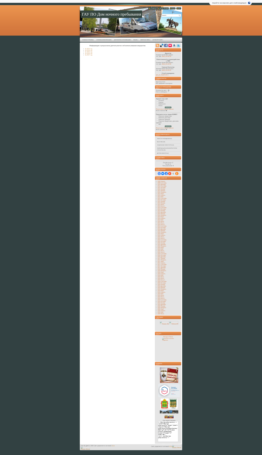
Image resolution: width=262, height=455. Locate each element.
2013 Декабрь (162, 212)
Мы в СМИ (159, 141)
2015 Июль (161, 237)
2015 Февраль (162, 232)
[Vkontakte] (174, 45)
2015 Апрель (161, 235)
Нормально (162, 104)
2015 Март (161, 233)
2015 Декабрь (162, 244)
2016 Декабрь (162, 257)
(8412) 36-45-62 (166, 70)
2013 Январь (161, 203)
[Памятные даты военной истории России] (169, 382)
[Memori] (170, 45)
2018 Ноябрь (161, 284)
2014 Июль (161, 223)
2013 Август (161, 206)
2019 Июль (161, 297)
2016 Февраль (162, 246)
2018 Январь (161, 269)
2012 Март (161, 193)
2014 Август (161, 224)
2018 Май (160, 275)
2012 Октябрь (162, 200)
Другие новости (161, 153)
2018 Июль (161, 278)
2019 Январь (161, 287)
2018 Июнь (161, 277)
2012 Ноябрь (161, 201)
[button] (230, 4)
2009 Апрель (161, 181)
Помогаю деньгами (164, 117)
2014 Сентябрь (162, 226)
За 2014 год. (89, 50)
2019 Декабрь (162, 304)
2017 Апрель (161, 263)
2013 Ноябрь (161, 210)
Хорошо (161, 102)
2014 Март (161, 217)
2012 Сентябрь (162, 198)
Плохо (160, 105)
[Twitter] (178, 45)
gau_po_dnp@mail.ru (162, 75)
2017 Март (161, 261)
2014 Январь (161, 213)
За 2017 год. (89, 55)
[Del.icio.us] (161, 45)
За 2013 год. (89, 49)
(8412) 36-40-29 (166, 56)
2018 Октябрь (162, 283)
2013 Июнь (161, 204)
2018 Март (161, 272)
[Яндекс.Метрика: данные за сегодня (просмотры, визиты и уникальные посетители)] (164, 322)
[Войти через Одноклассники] (176, 173)
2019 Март (161, 290)
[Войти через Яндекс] (169, 173)
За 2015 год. (89, 52)
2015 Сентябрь (162, 240)
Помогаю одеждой (164, 119)
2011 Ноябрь (161, 189)
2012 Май (160, 197)
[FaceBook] (166, 45)
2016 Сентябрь (162, 253)
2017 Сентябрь (162, 264)
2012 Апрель (161, 195)
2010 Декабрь (162, 184)
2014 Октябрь (162, 227)
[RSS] (157, 45)
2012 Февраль (162, 192)
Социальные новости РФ (164, 145)
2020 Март (161, 309)
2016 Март (161, 247)
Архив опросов (168, 109)
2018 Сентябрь (162, 281)
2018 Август (161, 280)
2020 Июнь (161, 313)
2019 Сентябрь (162, 300)
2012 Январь (161, 190)
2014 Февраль (162, 215)
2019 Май (160, 293)
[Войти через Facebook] (166, 173)
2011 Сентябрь (162, 186)
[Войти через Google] (173, 173)
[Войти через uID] (159, 173)
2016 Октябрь (162, 255)
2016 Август (161, 252)
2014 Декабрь (162, 229)
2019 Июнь (161, 295)
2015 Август (161, 238)
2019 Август (161, 298)
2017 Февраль (162, 260)
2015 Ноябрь (161, 243)
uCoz (113, 445)
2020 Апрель (161, 310)
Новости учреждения (163, 138)
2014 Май (160, 220)
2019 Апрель (161, 292)
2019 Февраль (162, 289)
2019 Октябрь (162, 301)
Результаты (159, 109)
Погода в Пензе (168, 337)
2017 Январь (161, 258)
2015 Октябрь (162, 241)
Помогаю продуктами (165, 116)
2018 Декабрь (162, 286)
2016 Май (160, 249)
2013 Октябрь (162, 209)
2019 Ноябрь (161, 303)
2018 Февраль (162, 270)
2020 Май (160, 312)
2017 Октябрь (162, 266)
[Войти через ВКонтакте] (162, 173)
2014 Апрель (161, 218)
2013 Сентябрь (162, 207)
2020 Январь (161, 306)
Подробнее (165, 340)
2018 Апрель (161, 273)
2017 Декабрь (162, 267)
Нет (160, 124)
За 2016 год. (89, 53)
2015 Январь (161, 230)
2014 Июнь (161, 221)
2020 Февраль (162, 307)
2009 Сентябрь (162, 183)
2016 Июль (161, 250)
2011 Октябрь (162, 187)
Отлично (161, 100)
